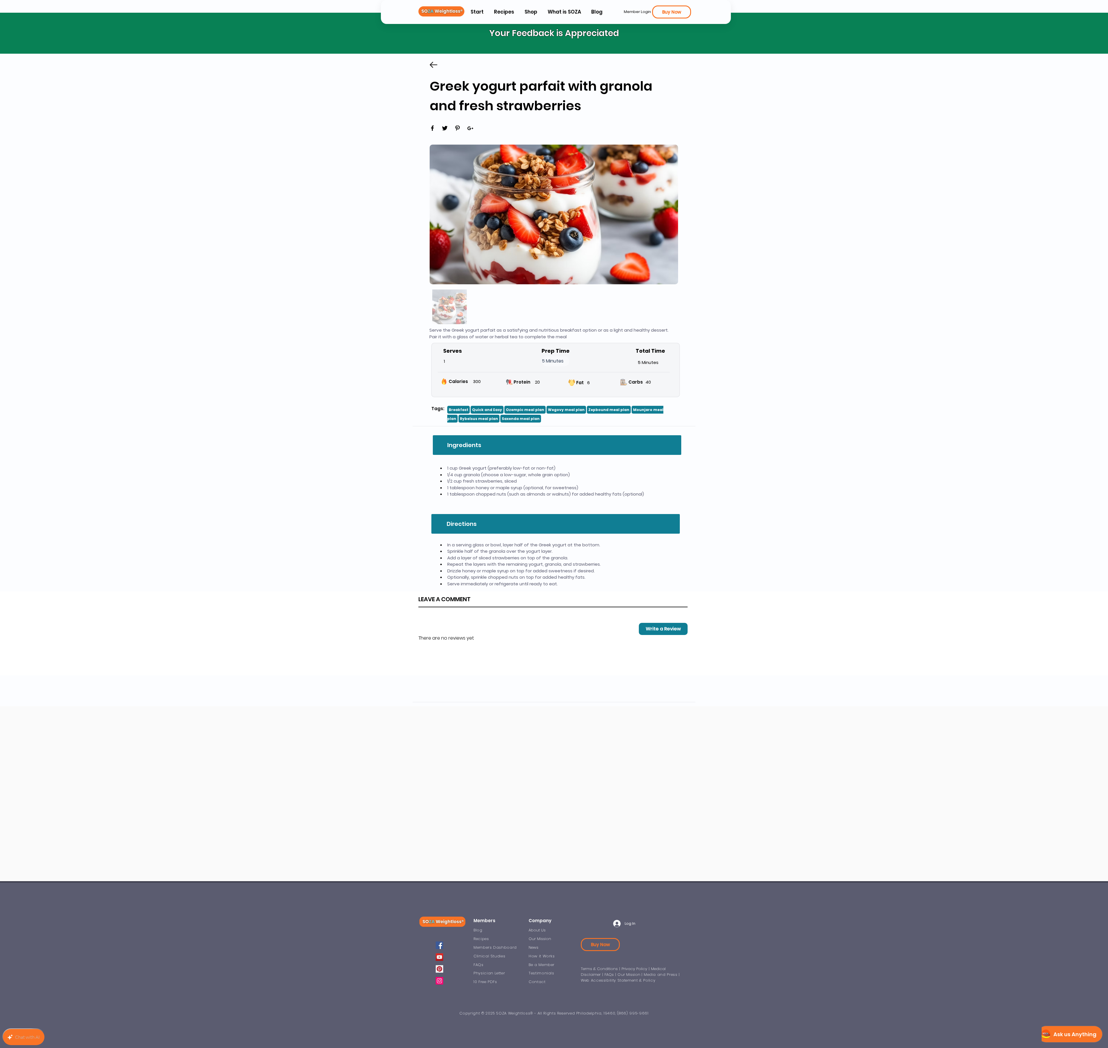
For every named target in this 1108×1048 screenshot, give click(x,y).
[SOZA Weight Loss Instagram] (439, 981)
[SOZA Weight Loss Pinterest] (439, 969)
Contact (537, 982)
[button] (564, 11)
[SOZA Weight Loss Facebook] (439, 945)
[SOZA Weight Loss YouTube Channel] (439, 957)
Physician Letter (489, 973)
